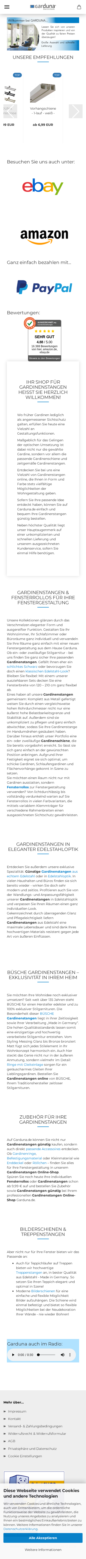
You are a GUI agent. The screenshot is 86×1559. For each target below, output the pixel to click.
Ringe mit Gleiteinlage (25, 1065)
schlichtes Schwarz (22, 667)
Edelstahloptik (59, 876)
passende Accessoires (43, 1149)
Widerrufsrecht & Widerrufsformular (37, 1434)
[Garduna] (43, 7)
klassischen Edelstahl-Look (46, 671)
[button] (10, 111)
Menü (7, 7)
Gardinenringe (24, 1154)
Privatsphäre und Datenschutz (32, 1449)
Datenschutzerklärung (20, 1529)
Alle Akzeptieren (43, 1538)
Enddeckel (15, 1163)
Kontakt (14, 1419)
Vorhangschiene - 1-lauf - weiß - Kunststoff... (43, 110)
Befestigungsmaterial (24, 1158)
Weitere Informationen (43, 1550)
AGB (11, 1441)
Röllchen (40, 1163)
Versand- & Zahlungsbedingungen (35, 1426)
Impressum (17, 1411)
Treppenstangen (29, 1272)
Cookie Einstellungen (25, 1456)
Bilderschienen (43, 1291)
